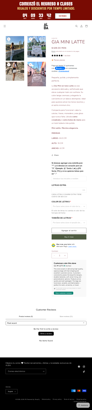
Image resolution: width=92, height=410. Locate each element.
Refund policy (46, 399)
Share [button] (56, 155)
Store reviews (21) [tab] (66, 316)
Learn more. (72, 246)
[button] (4, 26)
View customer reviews (63, 293)
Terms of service (69, 399)
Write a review (46, 334)
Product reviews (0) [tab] (26, 316)
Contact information (80, 401)
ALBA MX (24, 399)
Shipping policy (82, 399)
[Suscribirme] (43, 371)
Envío (53, 51)
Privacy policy (57, 399)
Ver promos (63, 16)
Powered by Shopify (33, 399)
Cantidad (55, 251)
